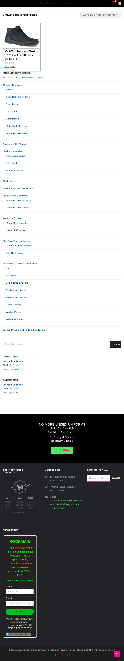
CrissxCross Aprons (17, 283)
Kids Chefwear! (14, 171)
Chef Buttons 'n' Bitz (18, 97)
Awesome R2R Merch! (15, 144)
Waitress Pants (15, 319)
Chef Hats (12, 104)
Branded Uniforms (13, 361)
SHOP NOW (62, 450)
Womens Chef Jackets (18, 201)
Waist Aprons (13, 305)
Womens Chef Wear (17, 133)
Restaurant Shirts (16, 298)
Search (116, 344)
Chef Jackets (13, 112)
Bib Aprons (12, 276)
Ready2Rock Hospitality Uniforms (56, 3)
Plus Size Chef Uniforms (16, 241)
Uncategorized (11, 369)
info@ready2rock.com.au (66, 500)
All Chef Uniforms (12, 85)
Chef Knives (9, 181)
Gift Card (11, 163)
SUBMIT (20, 611)
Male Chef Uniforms (17, 126)
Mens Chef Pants (16, 230)
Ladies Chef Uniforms (15, 196)
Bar (8, 268)
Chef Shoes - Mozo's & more (18, 189)
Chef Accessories (12, 151)
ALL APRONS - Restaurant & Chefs (23, 78)
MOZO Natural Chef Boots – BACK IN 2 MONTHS (19, 55)
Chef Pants (12, 119)
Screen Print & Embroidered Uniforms (24, 330)
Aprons (10, 90)
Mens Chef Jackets (17, 223)
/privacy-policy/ (106, 650)
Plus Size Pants (14, 253)
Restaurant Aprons (16, 290)
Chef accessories (15, 156)
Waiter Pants (13, 312)
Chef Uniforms (11, 365)
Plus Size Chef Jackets (19, 246)
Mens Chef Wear (12, 218)
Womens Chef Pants (17, 208)
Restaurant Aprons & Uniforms (20, 264)
